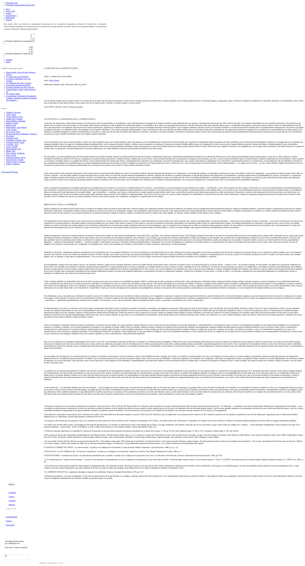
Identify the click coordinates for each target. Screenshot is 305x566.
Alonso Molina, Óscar (14, 117)
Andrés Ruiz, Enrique (14, 119)
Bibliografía (10, 18)
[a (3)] (31, 47)
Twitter (11, 497)
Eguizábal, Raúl (12, 138)
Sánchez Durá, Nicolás (14, 160)
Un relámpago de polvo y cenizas (18, 83)
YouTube (12, 501)
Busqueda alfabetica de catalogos (18, 41)
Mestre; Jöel (10, 151)
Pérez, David (11, 155)
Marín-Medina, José (13, 149)
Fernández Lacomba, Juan (16, 140)
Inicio (8, 9)
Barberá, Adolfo (12, 123)
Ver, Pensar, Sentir (13, 94)
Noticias (9, 20)
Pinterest (12, 505)
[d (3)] (31, 53)
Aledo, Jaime (11, 115)
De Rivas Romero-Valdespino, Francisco (21, 134)
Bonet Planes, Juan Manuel (16, 127)
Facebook (12, 493)
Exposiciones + (11, 16)
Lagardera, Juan (12, 145)
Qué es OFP (10, 11)
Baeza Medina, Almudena (16, 121)
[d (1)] (33, 41)
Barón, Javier (11, 125)
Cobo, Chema (11, 130)
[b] (33, 37)
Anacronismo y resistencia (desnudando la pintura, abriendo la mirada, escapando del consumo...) (21, 98)
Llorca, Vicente (12, 147)
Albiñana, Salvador (13, 112)
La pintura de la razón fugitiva (17, 77)
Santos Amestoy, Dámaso (15, 162)
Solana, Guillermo (13, 164)
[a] (33, 35)
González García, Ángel (15, 142)
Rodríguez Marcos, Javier (15, 157)
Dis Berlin (10, 136)
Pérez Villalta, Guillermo (15, 153)
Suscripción (10, 525)
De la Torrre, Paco (13, 132)
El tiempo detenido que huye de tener (20, 87)
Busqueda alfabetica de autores (17, 54)
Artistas (8, 13)
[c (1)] (33, 39)
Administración (11, 517)
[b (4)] (31, 49)
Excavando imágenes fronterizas (18, 85)
